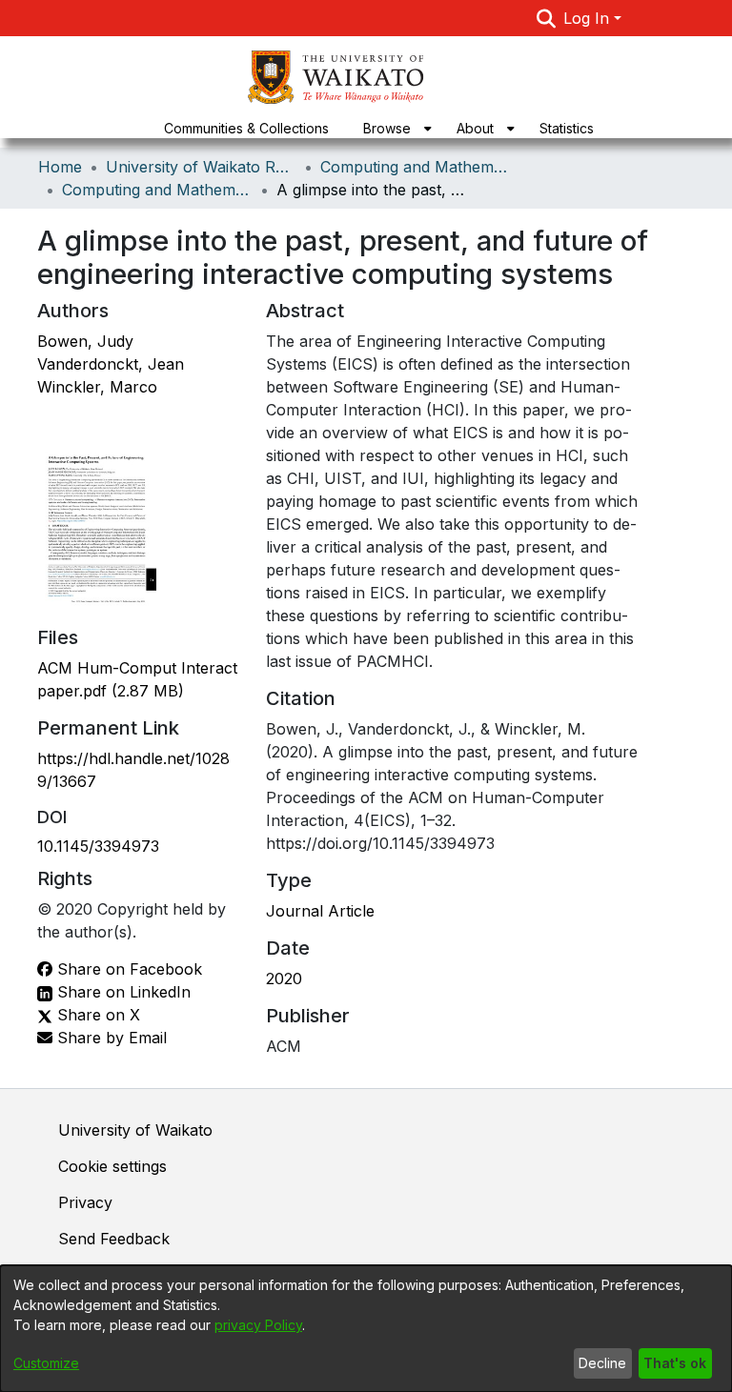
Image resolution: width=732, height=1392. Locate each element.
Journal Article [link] (320, 910)
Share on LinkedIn (121, 991)
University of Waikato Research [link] (201, 166)
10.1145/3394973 (98, 846)
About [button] (475, 128)
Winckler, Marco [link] (97, 386)
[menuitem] (393, 128)
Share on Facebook (127, 968)
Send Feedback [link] (114, 1238)
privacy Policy (258, 1325)
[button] (547, 18)
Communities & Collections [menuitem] (246, 128)
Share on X (96, 1014)
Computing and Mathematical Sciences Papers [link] (157, 189)
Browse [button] (387, 128)
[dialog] (366, 1328)
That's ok (674, 1363)
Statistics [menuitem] (566, 128)
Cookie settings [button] (112, 1166)
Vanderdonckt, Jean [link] (110, 363)
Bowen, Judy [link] (85, 341)
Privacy (85, 1202)
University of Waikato (135, 1130)
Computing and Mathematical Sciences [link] (415, 166)
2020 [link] (284, 978)
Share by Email (109, 1037)
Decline (602, 1363)
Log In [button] (588, 18)
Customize (46, 1363)
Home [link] (60, 166)
